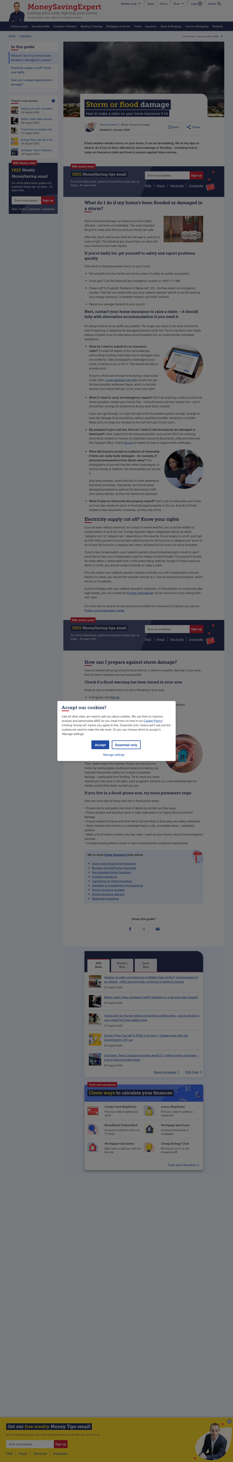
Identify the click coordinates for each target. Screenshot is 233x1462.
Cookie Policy (153, 721)
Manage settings (114, 755)
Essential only (126, 744)
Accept (100, 744)
